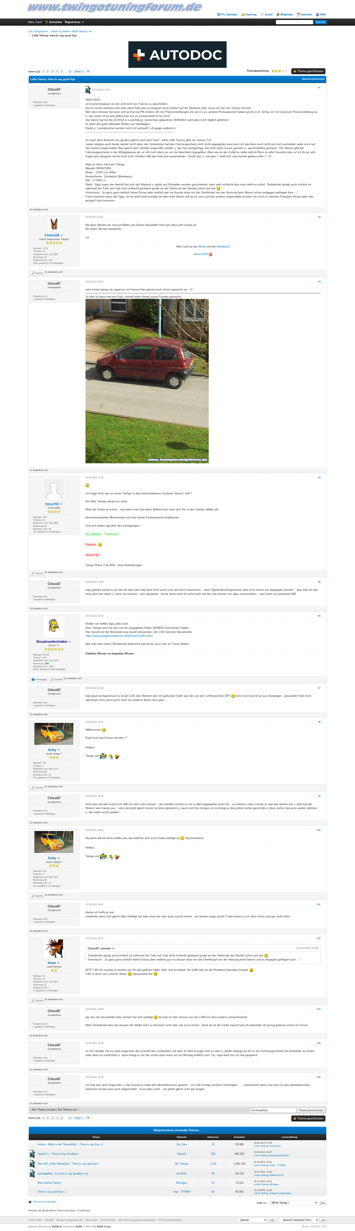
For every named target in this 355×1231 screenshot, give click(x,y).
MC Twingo (181, 1163)
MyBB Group (104, 1226)
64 (213, 1191)
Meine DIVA (201, 254)
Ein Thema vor (67, 1109)
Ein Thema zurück (43, 1109)
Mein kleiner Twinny (49, 1182)
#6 (319, 616)
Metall (202, 246)
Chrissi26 (52, 235)
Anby (52, 750)
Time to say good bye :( (52, 1191)
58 (213, 1173)
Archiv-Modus (108, 1220)
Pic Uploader (229, 14)
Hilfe (323, 14)
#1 (319, 87)
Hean (52, 963)
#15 (318, 1077)
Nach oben (91, 1220)
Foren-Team (35, 1220)
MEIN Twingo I (80, 31)
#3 (319, 281)
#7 (319, 688)
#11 (318, 904)
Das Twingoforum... (39, 31)
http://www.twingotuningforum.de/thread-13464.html (119, 635)
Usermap (251, 14)
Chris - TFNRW (277, 1165)
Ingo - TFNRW (181, 1191)
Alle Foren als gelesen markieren (136, 1220)
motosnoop (275, 1146)
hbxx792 (52, 504)
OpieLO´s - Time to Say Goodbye (57, 1153)
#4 (319, 477)
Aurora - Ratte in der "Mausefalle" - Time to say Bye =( (70, 1144)
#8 (319, 722)
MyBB (79, 1226)
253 (213, 1153)
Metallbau (222, 246)
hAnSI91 (181, 1173)
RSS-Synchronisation (170, 1220)
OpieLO (181, 1153)
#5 (319, 582)
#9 (319, 796)
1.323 (213, 1163)
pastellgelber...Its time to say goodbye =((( (63, 1173)
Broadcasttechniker (279, 1155)
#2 (319, 217)
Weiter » (79, 71)
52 (213, 1182)
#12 (318, 938)
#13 (318, 1009)
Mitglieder (286, 14)
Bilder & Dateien (61, 31)
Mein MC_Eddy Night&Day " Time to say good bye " (69, 1163)
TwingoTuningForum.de (69, 1220)
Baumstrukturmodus (313, 79)
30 (213, 1144)
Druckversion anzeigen (44, 1201)
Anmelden (55, 22)
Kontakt (49, 1220)
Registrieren (72, 22)
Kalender (306, 14)
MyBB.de (57, 1226)
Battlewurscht (276, 1175)
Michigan (181, 1182)
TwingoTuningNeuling (280, 1193)
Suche (269, 14)
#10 (318, 830)
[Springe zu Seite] (88, 71)
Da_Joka (181, 1144)
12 (70, 71)
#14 (318, 1043)
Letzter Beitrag (261, 1146)
